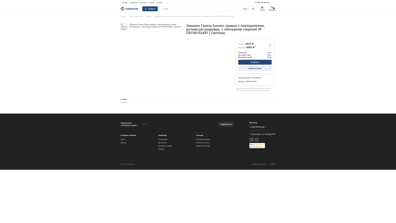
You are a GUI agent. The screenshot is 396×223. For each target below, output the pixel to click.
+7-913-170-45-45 (262, 3)
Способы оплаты (202, 143)
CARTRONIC (256, 78)
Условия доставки (203, 139)
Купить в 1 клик (255, 68)
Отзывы (159, 2)
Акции (152, 2)
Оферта (272, 164)
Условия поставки (165, 146)
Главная (123, 16)
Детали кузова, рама (136, 16)
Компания (133, 2)
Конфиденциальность (259, 164)
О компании (162, 139)
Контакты (143, 2)
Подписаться (226, 124)
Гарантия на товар (203, 146)
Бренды (124, 2)
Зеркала (148, 16)
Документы (162, 143)
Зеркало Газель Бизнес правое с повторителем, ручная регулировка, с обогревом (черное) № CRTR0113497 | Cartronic (194, 16)
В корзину (255, 62)
